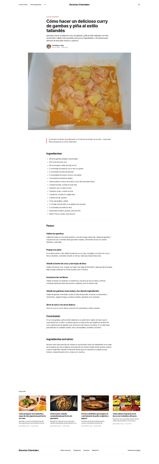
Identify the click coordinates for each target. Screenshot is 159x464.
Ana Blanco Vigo (58, 45)
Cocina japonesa (35, 4)
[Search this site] (138, 4)
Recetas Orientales (79, 4)
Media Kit (95, 450)
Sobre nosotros (65, 450)
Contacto (86, 450)
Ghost (138, 450)
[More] (44, 4)
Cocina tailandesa (52, 17)
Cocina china (23, 4)
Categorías (77, 450)
